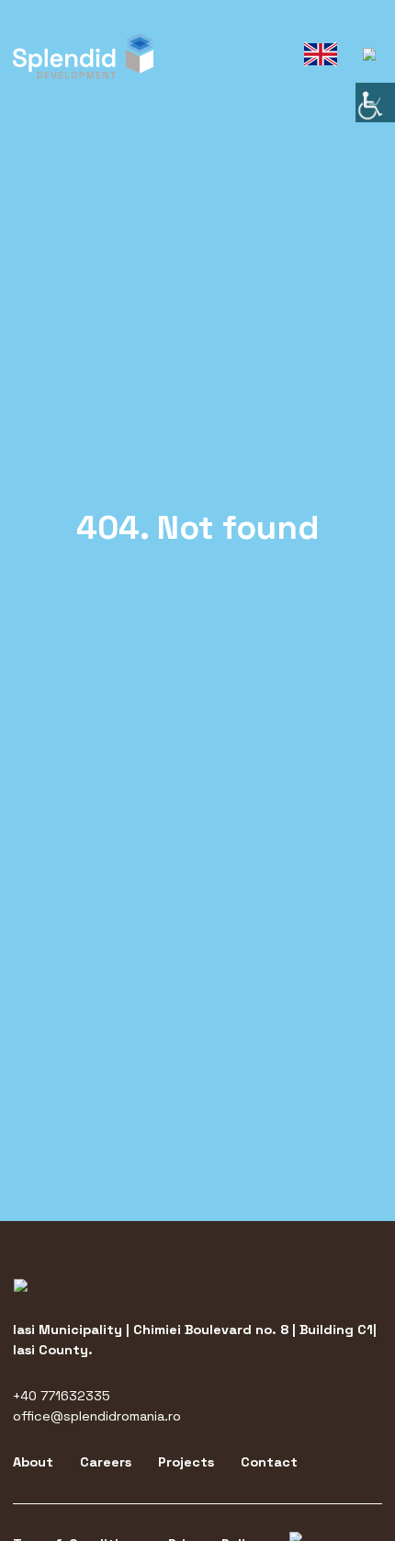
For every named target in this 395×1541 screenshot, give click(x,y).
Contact (269, 1462)
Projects (186, 1462)
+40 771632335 (61, 1395)
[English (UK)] (321, 54)
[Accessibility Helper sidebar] (375, 102)
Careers (105, 1462)
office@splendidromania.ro (97, 1416)
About (33, 1462)
